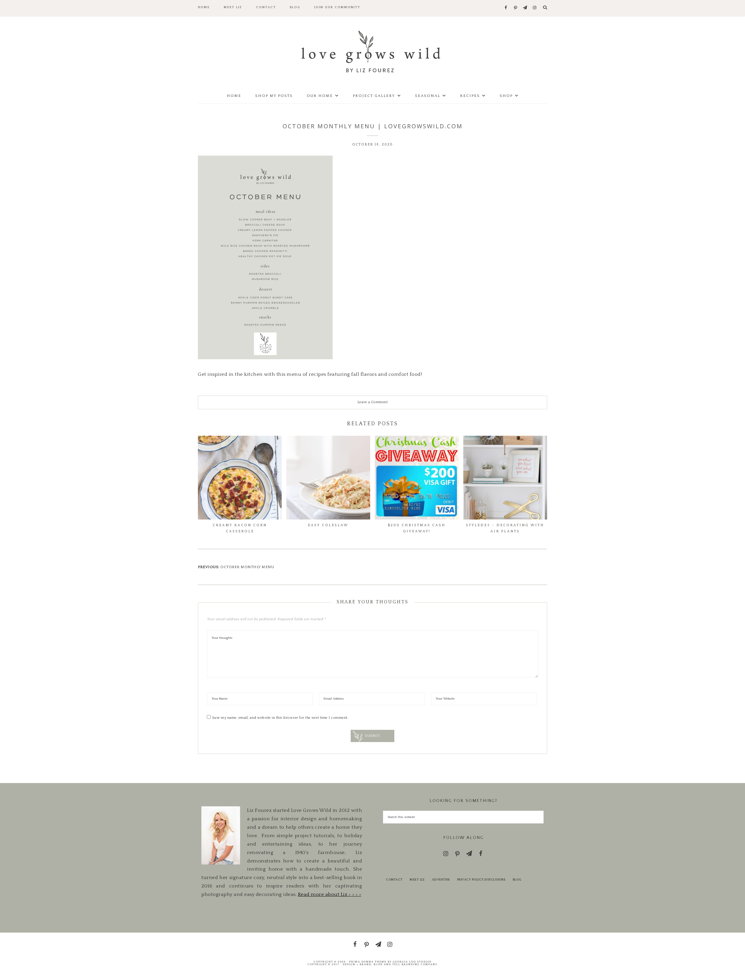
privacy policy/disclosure (481, 879)
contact (394, 879)
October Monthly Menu (247, 567)
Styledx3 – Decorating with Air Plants (505, 528)
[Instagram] (535, 8)
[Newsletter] (525, 8)
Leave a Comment (372, 402)
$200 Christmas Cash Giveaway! (417, 528)
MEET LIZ (417, 879)
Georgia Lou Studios (412, 961)
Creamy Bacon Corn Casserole (240, 528)
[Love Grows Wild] (372, 51)
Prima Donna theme (367, 961)
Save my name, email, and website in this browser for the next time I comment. (280, 718)
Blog (517, 879)
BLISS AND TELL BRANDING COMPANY (405, 964)
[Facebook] (506, 8)
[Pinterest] (515, 8)
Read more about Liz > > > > (329, 894)
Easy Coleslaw (328, 525)
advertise (441, 879)
